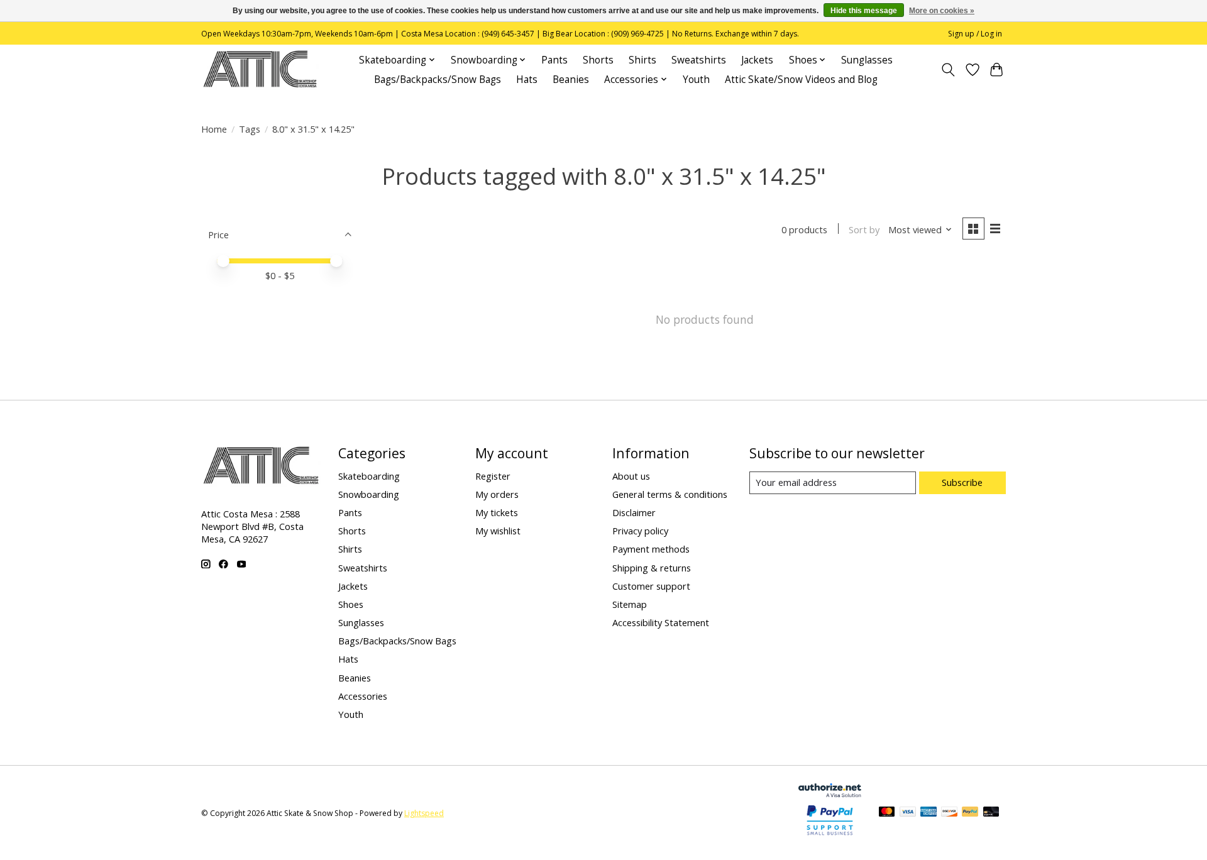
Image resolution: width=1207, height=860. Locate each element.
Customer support (651, 586)
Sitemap (629, 604)
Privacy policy (640, 530)
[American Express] (928, 813)
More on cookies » (941, 10)
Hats (526, 79)
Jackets (757, 60)
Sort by (864, 229)
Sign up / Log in (975, 33)
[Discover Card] (949, 813)
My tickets (496, 512)
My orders (497, 494)
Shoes (350, 604)
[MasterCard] (887, 813)
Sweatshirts (698, 60)
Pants (554, 60)
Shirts (642, 60)
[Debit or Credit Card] (991, 813)
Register (492, 476)
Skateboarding (369, 476)
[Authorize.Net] (829, 792)
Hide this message (863, 10)
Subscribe (962, 482)
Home (214, 129)
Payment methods (651, 549)
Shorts (598, 60)
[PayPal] (970, 813)
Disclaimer (634, 512)
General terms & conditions (669, 494)
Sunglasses (867, 60)
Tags (249, 129)
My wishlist (498, 530)
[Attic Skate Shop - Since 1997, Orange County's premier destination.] (260, 69)
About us (631, 476)
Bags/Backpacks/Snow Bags (437, 79)
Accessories (362, 696)
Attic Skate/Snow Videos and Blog (801, 79)
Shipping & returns (651, 567)
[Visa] (908, 813)
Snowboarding (368, 494)
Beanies (571, 79)
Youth (696, 79)
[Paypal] (829, 835)
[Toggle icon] (948, 69)
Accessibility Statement (660, 622)
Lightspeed (424, 813)
